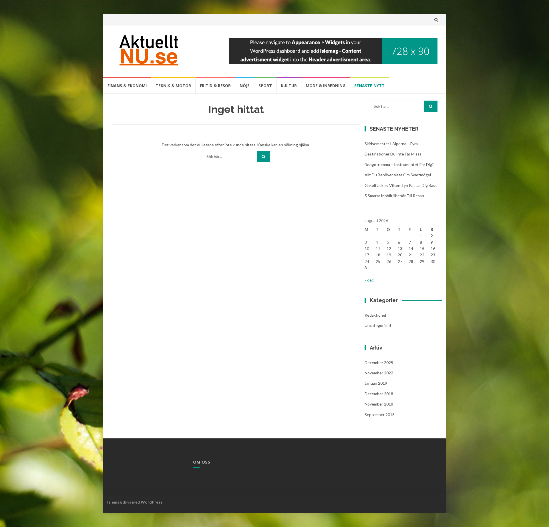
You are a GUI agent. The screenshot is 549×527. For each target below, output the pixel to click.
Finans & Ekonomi (127, 85)
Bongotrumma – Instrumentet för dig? (399, 164)
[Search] (263, 156)
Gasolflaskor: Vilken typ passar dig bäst (401, 185)
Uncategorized (378, 325)
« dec (369, 280)
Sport (265, 85)
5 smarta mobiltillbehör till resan (394, 195)
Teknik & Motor (173, 85)
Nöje (245, 85)
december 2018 (379, 393)
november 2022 (379, 372)
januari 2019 (376, 383)
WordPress (151, 502)
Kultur (289, 85)
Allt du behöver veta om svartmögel (398, 174)
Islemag (114, 502)
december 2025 (379, 362)
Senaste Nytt (369, 85)
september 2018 (380, 414)
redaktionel (375, 315)
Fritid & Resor (215, 85)
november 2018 (379, 404)
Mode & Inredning (325, 85)
